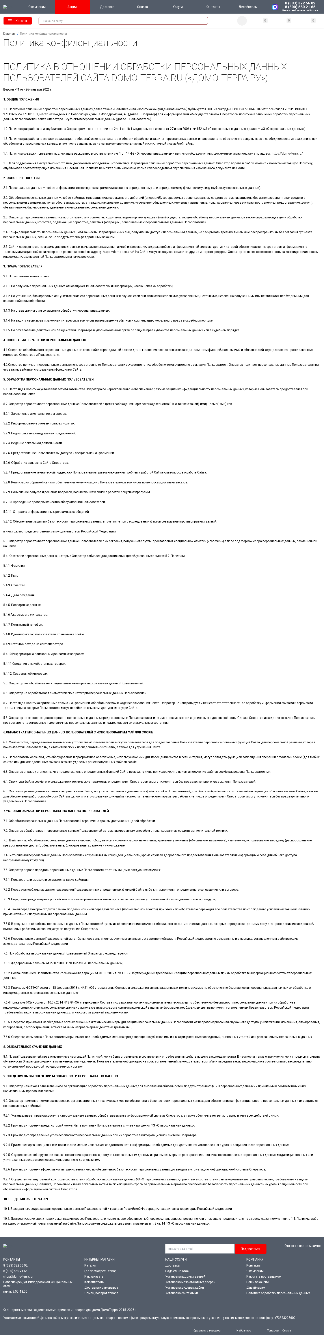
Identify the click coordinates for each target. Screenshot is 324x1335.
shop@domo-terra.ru (18, 1276)
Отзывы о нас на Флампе (303, 1246)
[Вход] (242, 21)
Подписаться (250, 1249)
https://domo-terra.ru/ (287, 153)
